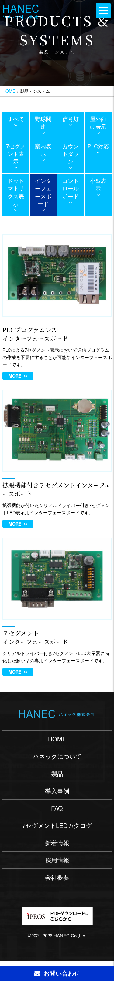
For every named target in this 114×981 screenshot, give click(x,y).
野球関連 (43, 122)
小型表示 (98, 184)
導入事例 (57, 790)
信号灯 (70, 119)
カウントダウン (70, 153)
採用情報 (57, 859)
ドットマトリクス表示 (16, 191)
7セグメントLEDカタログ (57, 825)
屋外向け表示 (98, 122)
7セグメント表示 (16, 153)
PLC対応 (98, 146)
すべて (16, 119)
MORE (15, 376)
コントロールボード (70, 188)
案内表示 (43, 149)
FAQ (57, 808)
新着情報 (57, 842)
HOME (8, 91)
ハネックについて (57, 756)
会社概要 (57, 877)
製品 (57, 773)
